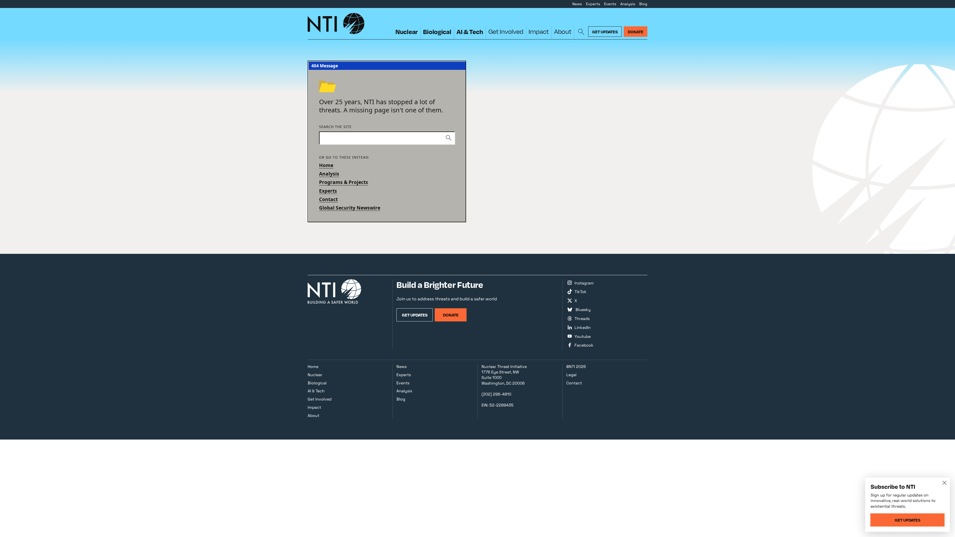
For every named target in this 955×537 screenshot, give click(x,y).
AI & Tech (470, 32)
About (563, 31)
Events (610, 3)
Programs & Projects (343, 182)
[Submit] (448, 138)
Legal (571, 374)
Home (326, 165)
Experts (593, 3)
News (577, 3)
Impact (538, 31)
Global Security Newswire (349, 208)
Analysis (627, 3)
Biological (437, 32)
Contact (328, 199)
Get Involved (506, 31)
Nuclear (406, 32)
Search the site (335, 127)
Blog (643, 3)
